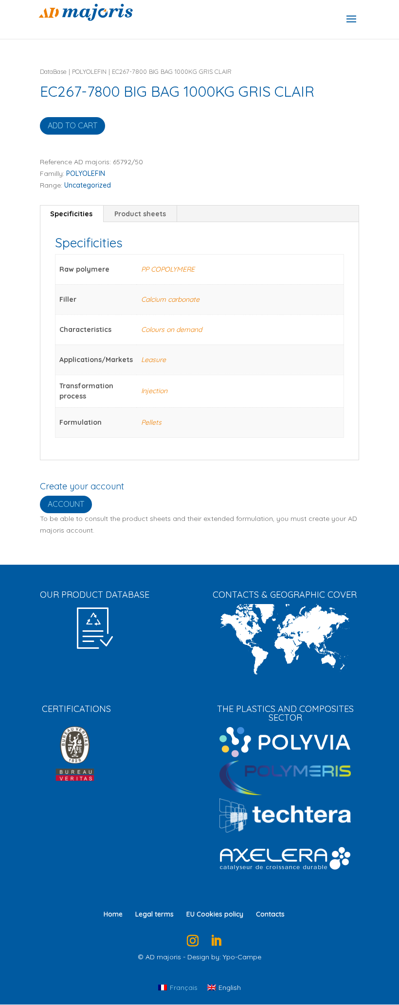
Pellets (151, 422)
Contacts (270, 914)
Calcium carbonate (170, 299)
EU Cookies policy (214, 914)
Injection (154, 390)
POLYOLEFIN (89, 71)
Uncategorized (87, 185)
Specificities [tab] (71, 213)
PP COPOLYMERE (168, 269)
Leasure (153, 359)
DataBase (53, 71)
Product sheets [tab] (140, 213)
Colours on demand (171, 329)
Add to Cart (72, 125)
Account (66, 504)
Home (113, 914)
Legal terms (154, 914)
